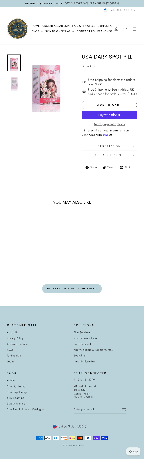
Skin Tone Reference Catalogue (25, 409)
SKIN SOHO (105, 26)
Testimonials (14, 356)
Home (35, 26)
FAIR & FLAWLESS (83, 26)
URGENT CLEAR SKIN (56, 26)
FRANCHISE (104, 31)
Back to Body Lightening (74, 288)
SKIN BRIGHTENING (58, 31)
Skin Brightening (17, 392)
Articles (11, 380)
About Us (12, 332)
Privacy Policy (15, 338)
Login (10, 361)
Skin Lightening (16, 386)
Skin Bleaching (15, 398)
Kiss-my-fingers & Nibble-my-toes (93, 350)
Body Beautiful (82, 344)
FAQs (10, 350)
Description (109, 146)
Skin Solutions (82, 332)
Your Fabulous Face (85, 338)
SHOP (36, 31)
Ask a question (109, 155)
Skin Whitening (16, 404)
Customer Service (17, 344)
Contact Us (86, 31)
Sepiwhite (80, 356)
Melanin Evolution (84, 361)
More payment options (109, 124)
